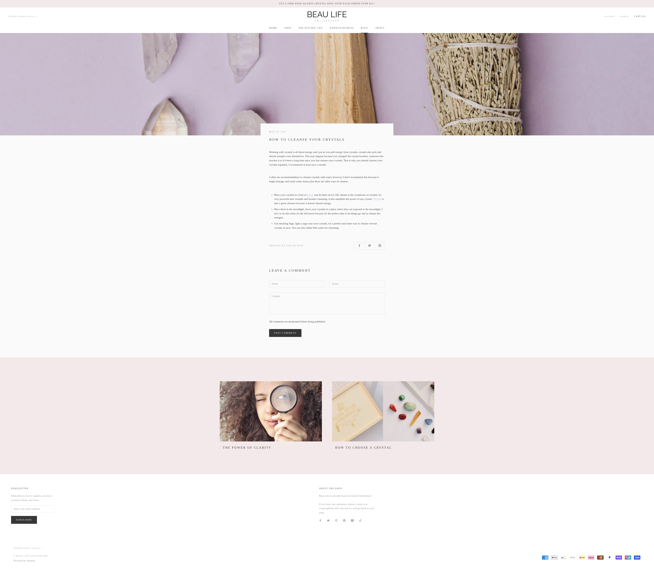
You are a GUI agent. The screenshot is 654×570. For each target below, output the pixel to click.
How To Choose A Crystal (363, 447)
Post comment (285, 333)
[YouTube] (352, 520)
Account (609, 16)
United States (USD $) (22, 16)
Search (624, 16)
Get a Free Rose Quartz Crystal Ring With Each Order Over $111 (327, 3)
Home (273, 28)
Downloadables (342, 28)
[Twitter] (328, 520)
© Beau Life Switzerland (31, 556)
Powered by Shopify (24, 560)
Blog (364, 28)
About (380, 28)
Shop (288, 28)
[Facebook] (320, 520)
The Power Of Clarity (247, 447)
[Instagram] (336, 520)
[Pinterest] (344, 520)
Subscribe (24, 520)
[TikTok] (360, 520)
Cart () (639, 16)
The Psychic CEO (311, 28)
